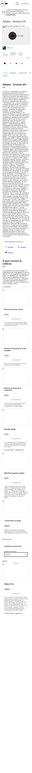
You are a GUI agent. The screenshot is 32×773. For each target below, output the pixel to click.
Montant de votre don (10, 551)
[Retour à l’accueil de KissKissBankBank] (6, 3)
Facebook (10, 247)
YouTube (10, 252)
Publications (13, 73)
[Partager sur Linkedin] (22, 63)
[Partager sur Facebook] (10, 63)
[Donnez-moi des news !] (4, 63)
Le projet (4, 73)
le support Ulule (10, 14)
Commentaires (23, 73)
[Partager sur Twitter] (16, 63)
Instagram (23, 247)
